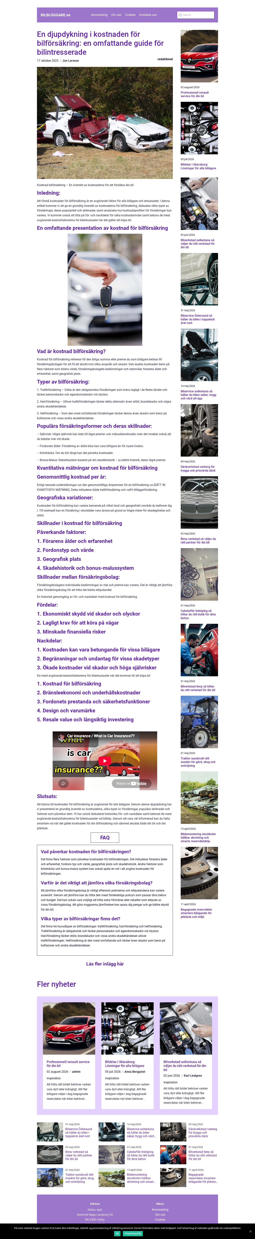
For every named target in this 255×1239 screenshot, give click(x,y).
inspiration (54, 1078)
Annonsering (99, 15)
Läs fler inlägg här (105, 964)
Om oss (116, 15)
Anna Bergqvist (135, 1071)
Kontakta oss (148, 15)
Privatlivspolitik (133, 1233)
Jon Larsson (70, 60)
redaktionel (165, 59)
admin (76, 1071)
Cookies (130, 15)
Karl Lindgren (193, 1075)
